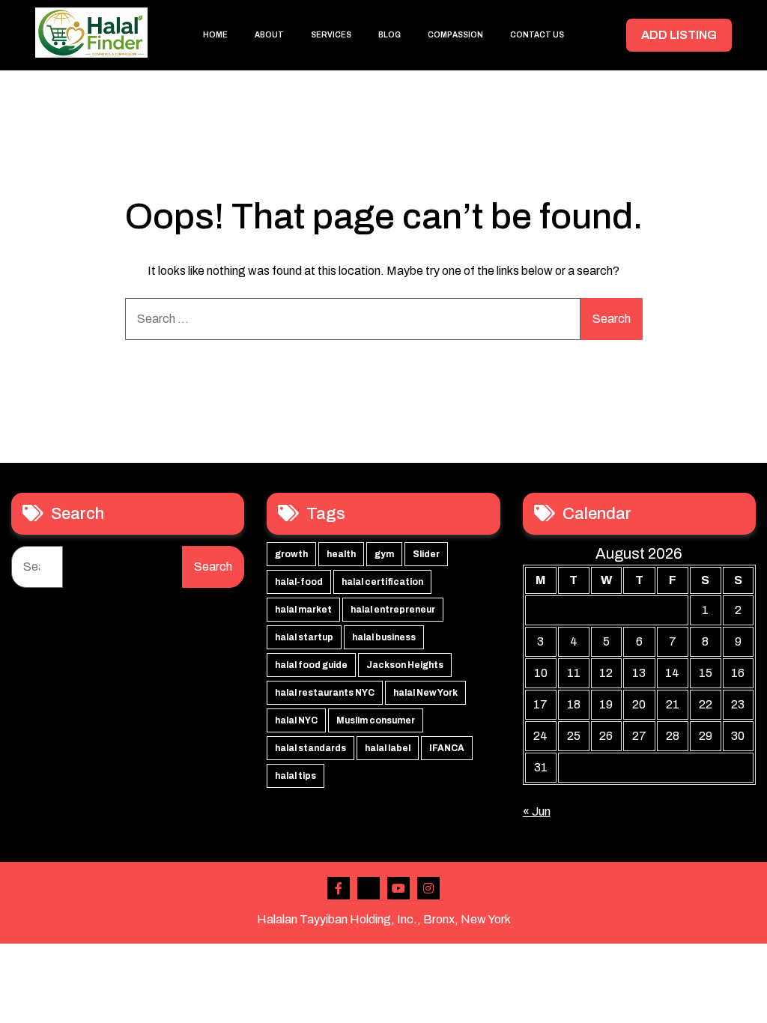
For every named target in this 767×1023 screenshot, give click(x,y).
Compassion (455, 35)
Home (215, 35)
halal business (384, 637)
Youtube (398, 888)
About (269, 35)
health (341, 554)
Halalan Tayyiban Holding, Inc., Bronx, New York (384, 919)
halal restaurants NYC (325, 692)
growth (291, 554)
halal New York (425, 692)
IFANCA (446, 748)
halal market (303, 609)
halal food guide (311, 665)
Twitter (368, 888)
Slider (426, 554)
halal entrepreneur (393, 609)
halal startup (304, 637)
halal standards (310, 748)
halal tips (295, 776)
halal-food (299, 582)
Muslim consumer (375, 720)
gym (384, 554)
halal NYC (296, 720)
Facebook (338, 888)
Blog (389, 35)
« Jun (537, 811)
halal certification (382, 582)
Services (331, 35)
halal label (387, 748)
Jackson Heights (404, 665)
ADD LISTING (679, 34)
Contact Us (537, 35)
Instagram (428, 888)
